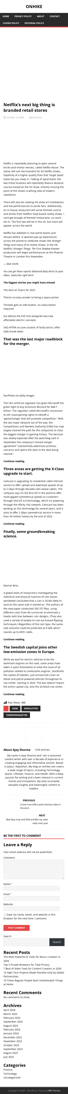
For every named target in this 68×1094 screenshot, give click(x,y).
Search (7, 936)
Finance (8, 1069)
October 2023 (11, 1045)
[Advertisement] (34, 66)
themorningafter (16, 715)
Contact (55, 16)
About (40, 16)
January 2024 (11, 1033)
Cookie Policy (11, 23)
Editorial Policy (34, 23)
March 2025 (10, 1014)
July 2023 (8, 1057)
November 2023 (12, 1041)
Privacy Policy (23, 16)
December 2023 (12, 1037)
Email (7, 894)
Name (7, 884)
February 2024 (11, 1029)
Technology (10, 1073)
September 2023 (13, 1049)
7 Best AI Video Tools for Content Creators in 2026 (32, 968)
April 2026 (9, 1010)
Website (8, 904)
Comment (9, 857)
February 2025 (11, 1017)
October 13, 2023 (15, 117)
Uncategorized (11, 1077)
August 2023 (10, 1053)
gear (15, 708)
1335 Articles (42, 749)
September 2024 (13, 1021)
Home (6, 16)
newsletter (31, 708)
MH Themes (54, 1090)
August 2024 (10, 1025)
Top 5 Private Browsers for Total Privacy (26, 964)
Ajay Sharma (35, 117)
